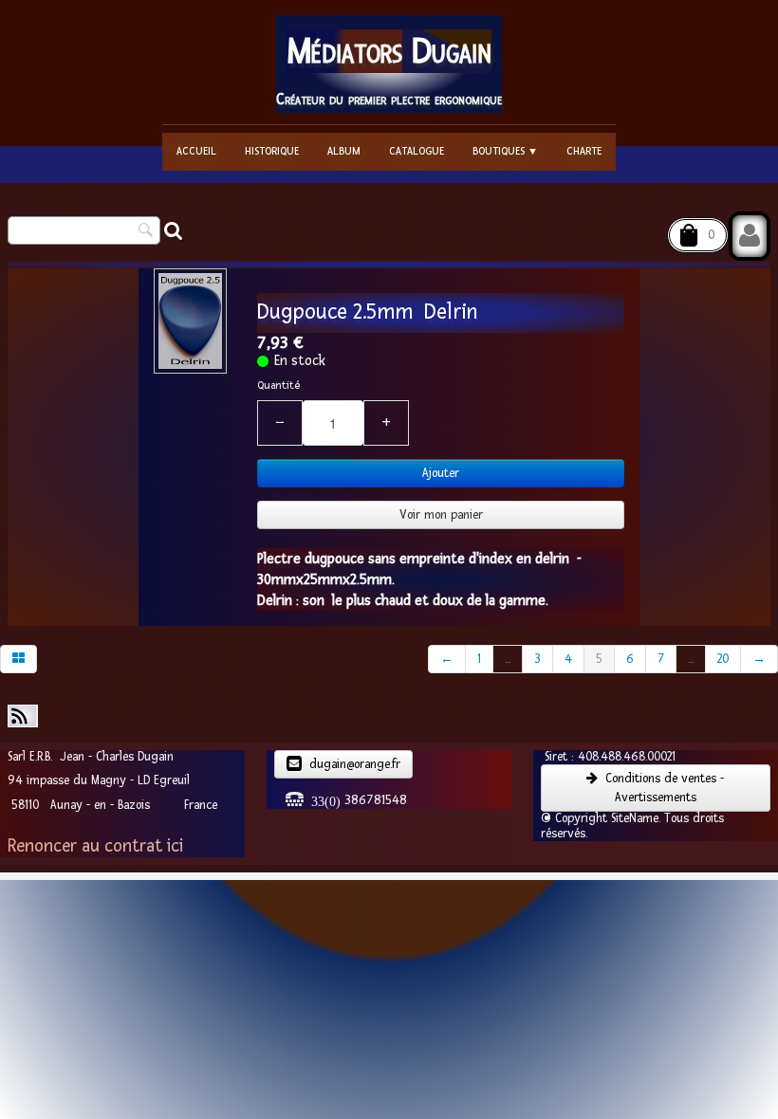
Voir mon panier (441, 515)
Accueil (196, 151)
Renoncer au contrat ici (95, 846)
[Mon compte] (749, 236)
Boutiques (505, 151)
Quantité (278, 385)
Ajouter (440, 473)
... (507, 659)
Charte (584, 151)
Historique (272, 151)
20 (723, 659)
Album (344, 151)
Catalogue (416, 151)
